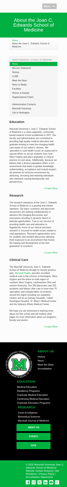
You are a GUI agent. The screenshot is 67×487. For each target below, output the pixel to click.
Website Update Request (39, 470)
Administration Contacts (24, 104)
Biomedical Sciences (29, 416)
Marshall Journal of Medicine (33, 420)
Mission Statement (21, 68)
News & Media (19, 84)
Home (15, 40)
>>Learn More (51, 188)
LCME (15, 76)
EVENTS (33, 436)
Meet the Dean (19, 80)
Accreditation (45, 368)
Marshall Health (22, 273)
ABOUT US (33, 427)
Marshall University (21, 108)
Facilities (16, 88)
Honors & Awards (20, 93)
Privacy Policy (46, 473)
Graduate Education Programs (33, 402)
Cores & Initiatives (27, 412)
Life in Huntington (21, 112)
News (41, 360)
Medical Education (27, 387)
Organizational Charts (23, 97)
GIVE (33, 445)
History (15, 72)
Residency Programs (28, 390)
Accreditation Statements (39, 477)
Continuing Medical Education (33, 398)
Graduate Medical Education (32, 394)
